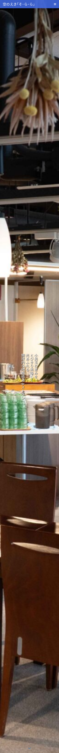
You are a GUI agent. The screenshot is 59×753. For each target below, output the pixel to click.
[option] (29, 376)
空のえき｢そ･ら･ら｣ (19, 4)
